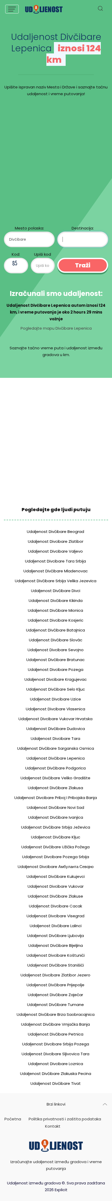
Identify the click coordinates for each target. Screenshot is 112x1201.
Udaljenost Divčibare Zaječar (55, 994)
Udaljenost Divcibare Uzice (55, 699)
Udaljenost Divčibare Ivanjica (55, 817)
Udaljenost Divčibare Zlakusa (55, 787)
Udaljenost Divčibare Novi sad (55, 807)
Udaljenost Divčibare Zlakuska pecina (55, 1073)
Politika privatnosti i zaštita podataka (65, 1119)
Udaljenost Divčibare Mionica (55, 610)
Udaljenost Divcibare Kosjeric (55, 620)
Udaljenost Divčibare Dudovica (55, 728)
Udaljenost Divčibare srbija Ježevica (55, 827)
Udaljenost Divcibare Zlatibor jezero (55, 975)
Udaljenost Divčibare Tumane (55, 1004)
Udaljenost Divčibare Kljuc (55, 837)
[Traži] (100, 10)
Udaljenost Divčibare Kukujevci (56, 876)
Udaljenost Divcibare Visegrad (55, 916)
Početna (12, 1119)
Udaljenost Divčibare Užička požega (55, 847)
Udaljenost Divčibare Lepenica (56, 758)
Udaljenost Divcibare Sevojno (56, 649)
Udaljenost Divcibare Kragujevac (55, 679)
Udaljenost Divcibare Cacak (55, 906)
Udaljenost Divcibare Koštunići (56, 955)
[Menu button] (12, 9)
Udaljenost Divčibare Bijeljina (55, 945)
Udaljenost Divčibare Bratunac (55, 659)
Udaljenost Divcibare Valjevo (55, 551)
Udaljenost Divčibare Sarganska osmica (55, 748)
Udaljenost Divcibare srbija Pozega (55, 1044)
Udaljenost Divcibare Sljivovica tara (55, 1054)
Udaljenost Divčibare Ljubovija (55, 935)
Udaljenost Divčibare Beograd (55, 531)
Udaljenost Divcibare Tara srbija (55, 561)
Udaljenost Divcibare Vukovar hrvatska (55, 718)
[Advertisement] (56, 162)
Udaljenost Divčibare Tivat (55, 1083)
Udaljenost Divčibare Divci (55, 590)
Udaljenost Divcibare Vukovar (56, 886)
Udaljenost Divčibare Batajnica (55, 630)
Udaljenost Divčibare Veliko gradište (55, 778)
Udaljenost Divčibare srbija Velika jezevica (55, 581)
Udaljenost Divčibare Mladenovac (55, 571)
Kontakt (52, 1126)
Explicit (61, 1189)
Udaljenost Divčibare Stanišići (55, 965)
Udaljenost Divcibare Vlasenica (55, 709)
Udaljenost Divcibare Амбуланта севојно (56, 866)
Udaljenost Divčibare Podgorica (55, 768)
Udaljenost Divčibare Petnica (55, 1034)
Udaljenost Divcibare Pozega (55, 669)
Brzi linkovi (56, 1104)
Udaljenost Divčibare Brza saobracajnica (56, 1014)
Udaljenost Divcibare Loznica (55, 1063)
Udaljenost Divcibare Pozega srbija (55, 856)
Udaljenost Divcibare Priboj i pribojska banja (55, 797)
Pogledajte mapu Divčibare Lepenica (56, 328)
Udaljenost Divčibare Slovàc (55, 640)
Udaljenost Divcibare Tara (55, 738)
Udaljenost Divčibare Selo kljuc (55, 689)
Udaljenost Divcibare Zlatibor (55, 541)
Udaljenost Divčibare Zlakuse (55, 896)
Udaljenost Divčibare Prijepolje (55, 985)
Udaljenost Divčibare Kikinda (56, 600)
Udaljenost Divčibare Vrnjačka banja (55, 1024)
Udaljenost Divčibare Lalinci (56, 925)
